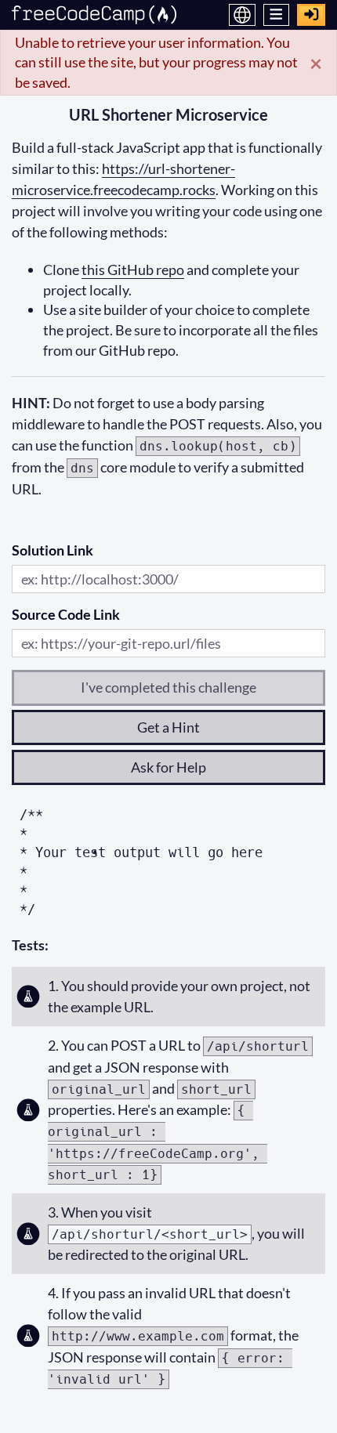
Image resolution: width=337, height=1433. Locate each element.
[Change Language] (242, 15)
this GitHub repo (133, 269)
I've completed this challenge (168, 687)
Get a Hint (168, 727)
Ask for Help (168, 767)
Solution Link (52, 550)
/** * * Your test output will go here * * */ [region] (141, 862)
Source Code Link (66, 614)
